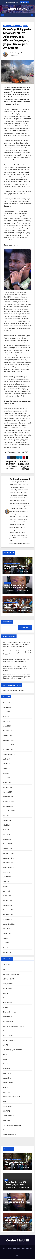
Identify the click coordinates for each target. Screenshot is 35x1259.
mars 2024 (7, 839)
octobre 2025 (8, 749)
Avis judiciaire (8, 984)
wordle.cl (6, 1120)
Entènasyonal (16, 563)
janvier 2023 (7, 905)
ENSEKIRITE (7, 1017)
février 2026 (7, 731)
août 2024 (6, 815)
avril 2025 (6, 778)
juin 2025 (6, 768)
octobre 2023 (8, 863)
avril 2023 (6, 891)
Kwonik (5, 1064)
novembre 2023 (8, 858)
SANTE (5, 1101)
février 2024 (7, 844)
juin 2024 (6, 825)
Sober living (7, 1106)
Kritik (5, 1059)
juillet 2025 (7, 764)
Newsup (28, 1248)
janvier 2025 (7, 792)
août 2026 (6, 702)
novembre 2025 (8, 745)
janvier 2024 (7, 848)
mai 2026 (6, 716)
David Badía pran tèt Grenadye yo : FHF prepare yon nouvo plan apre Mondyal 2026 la (17, 653)
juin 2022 (6, 938)
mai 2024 (6, 830)
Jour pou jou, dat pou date (12, 1050)
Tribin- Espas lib (8, 1116)
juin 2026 (6, 712)
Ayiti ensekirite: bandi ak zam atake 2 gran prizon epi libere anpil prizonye (11, 465)
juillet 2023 (7, 877)
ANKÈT (5, 969)
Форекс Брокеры (9, 1134)
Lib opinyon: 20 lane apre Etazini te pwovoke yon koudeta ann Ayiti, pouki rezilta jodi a (23, 465)
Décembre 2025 (8, 740)
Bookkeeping (7, 988)
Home (17, 1255)
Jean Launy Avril (17, 53)
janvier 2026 (7, 735)
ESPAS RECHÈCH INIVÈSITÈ (13, 1026)
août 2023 (6, 872)
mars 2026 (7, 726)
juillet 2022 (7, 933)
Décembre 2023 (8, 853)
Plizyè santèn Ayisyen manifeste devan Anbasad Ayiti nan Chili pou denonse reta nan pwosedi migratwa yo (16, 644)
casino (5, 993)
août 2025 (6, 759)
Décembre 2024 (9, 797)
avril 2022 (6, 948)
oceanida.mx (7, 1078)
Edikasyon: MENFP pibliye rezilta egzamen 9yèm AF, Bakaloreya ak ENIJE (15, 668)
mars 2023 (7, 896)
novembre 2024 (8, 801)
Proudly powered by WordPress (12, 1248)
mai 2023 (6, 886)
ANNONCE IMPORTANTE (12, 974)
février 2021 (7, 952)
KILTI (5, 1054)
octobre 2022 (8, 919)
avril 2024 (6, 834)
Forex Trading (8, 1035)
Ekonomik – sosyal (9, 1012)
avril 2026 (6, 721)
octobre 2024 (8, 806)
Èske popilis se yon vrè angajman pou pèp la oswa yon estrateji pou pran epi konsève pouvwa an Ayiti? (16, 677)
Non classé (7, 1073)
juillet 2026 (7, 707)
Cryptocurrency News (11, 998)
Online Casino (8, 1083)
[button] (29, 15)
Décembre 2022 (8, 910)
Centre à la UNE (17, 9)
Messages (6, 1068)
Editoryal (13, 25)
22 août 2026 (11, 1187)
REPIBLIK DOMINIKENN (11, 1097)
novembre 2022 (8, 915)
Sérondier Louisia (23, 590)
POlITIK (20, 25)
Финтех (6, 1130)
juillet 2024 (7, 820)
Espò (5, 1031)
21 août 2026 (10, 1225)
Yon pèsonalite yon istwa (12, 1125)
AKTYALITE (6, 25)
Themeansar (17, 1250)
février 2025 (7, 787)
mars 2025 (7, 782)
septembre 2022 (9, 924)
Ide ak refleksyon (9, 1040)
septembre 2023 (9, 867)
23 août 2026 (11, 1167)
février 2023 (7, 900)
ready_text (6, 1092)
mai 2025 (6, 773)
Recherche (7, 622)
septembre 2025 (9, 754)
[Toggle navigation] (16, 15)
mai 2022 (6, 943)
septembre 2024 (9, 811)
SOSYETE (25, 25)
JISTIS (5, 1045)
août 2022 (6, 929)
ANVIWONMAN (8, 979)
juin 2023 (6, 881)
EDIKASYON (15, 602)
